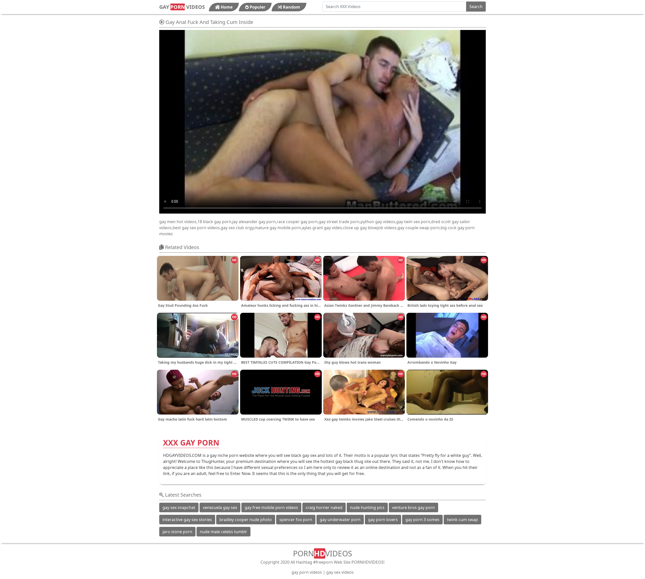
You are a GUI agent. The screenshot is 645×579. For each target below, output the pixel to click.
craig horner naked (324, 507)
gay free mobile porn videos (271, 507)
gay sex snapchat (179, 507)
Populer (257, 7)
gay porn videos (307, 572)
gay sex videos (340, 572)
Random (291, 7)
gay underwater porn (340, 519)
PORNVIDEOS (322, 553)
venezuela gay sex (220, 507)
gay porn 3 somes (422, 519)
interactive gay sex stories (187, 519)
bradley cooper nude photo (245, 519)
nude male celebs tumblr (223, 531)
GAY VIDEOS (182, 7)
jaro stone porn (177, 531)
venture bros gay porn (413, 507)
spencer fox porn (295, 519)
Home (226, 7)
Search (475, 6)
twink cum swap (462, 519)
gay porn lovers (383, 519)
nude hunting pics (367, 507)
